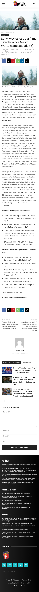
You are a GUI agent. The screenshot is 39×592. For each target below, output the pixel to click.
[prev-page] (3, 401)
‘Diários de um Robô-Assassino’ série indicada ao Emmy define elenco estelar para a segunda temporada (18, 479)
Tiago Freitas (7, 58)
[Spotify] (20, 565)
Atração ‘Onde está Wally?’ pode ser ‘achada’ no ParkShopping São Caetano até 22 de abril (10, 325)
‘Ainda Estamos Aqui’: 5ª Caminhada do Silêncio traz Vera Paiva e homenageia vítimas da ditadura (29, 326)
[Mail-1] (26, 565)
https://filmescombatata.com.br (19, 353)
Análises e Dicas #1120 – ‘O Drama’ (12, 500)
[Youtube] (9, 565)
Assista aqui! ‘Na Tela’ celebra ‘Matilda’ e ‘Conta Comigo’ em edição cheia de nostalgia (19, 465)
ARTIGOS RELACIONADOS (11, 363)
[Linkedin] (22, 61)
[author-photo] (19, 347)
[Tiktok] (15, 565)
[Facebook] (4, 61)
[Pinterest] (13, 61)
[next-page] (6, 401)
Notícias (8, 32)
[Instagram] (4, 565)
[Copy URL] (27, 61)
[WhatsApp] (18, 61)
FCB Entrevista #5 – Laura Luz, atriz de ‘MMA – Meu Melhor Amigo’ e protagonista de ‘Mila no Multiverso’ (18, 524)
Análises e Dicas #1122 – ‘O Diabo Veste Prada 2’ (16, 493)
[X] (9, 61)
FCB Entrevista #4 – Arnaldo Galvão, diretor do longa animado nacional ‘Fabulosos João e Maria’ (19, 528)
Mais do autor (26, 363)
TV (13, 32)
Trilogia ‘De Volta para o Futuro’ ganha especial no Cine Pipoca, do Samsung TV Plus (25, 370)
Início (2, 32)
